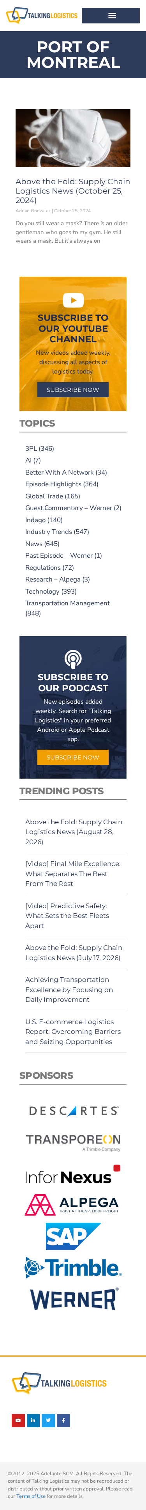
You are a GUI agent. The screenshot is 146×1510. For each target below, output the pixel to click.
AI (28, 460)
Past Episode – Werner (59, 555)
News (33, 543)
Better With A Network (59, 472)
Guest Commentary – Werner (68, 507)
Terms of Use (31, 1496)
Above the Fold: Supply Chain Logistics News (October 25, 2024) (73, 191)
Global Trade (44, 496)
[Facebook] (63, 1420)
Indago (35, 520)
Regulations (43, 567)
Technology (42, 591)
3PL (31, 448)
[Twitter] (48, 1420)
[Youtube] (18, 1420)
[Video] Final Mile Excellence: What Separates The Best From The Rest (73, 874)
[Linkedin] (33, 1420)
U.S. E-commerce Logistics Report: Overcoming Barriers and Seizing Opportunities (73, 1032)
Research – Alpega (53, 579)
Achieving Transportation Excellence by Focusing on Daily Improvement (69, 989)
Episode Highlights (53, 484)
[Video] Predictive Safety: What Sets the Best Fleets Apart (67, 916)
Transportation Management (67, 603)
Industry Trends (48, 531)
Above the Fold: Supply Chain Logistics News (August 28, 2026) (73, 832)
